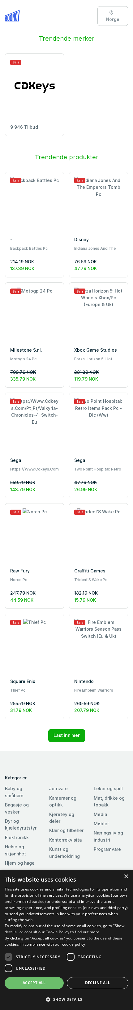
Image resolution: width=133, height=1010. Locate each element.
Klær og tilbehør (66, 830)
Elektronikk (17, 837)
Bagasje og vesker (17, 808)
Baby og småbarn (14, 792)
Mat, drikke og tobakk (109, 801)
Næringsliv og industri (108, 836)
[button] (66, 999)
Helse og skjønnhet (15, 850)
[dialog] (66, 940)
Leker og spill (108, 788)
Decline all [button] (97, 982)
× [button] (126, 876)
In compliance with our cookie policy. (53, 944)
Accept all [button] (34, 982)
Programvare (107, 849)
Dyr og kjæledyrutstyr (20, 824)
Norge (112, 19)
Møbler (101, 823)
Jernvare (58, 788)
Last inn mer (67, 735)
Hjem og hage (20, 863)
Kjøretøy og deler (61, 818)
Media (100, 814)
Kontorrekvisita (65, 839)
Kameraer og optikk (62, 801)
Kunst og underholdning (64, 852)
